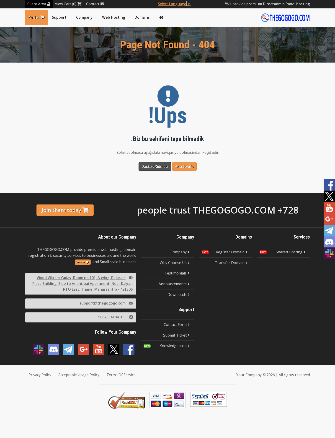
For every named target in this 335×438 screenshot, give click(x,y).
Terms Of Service (121, 374)
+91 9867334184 (112, 317)
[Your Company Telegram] (68, 349)
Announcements (173, 283)
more (81, 262)
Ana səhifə (184, 166)
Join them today (61, 210)
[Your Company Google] (83, 349)
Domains (142, 17)
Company (84, 17)
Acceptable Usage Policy (78, 374)
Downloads (177, 294)
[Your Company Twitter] (113, 349)
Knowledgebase (173, 345)
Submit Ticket (175, 335)
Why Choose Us (173, 262)
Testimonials (176, 273)
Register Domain (230, 251)
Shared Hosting (289, 251)
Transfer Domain (230, 262)
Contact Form (175, 324)
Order (34, 17)
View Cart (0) (65, 3)
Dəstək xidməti (155, 166)
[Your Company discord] (53, 349)
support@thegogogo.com (103, 303)
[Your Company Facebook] (128, 349)
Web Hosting (113, 17)
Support (59, 17)
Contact (92, 3)
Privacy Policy (39, 374)
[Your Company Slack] (38, 349)
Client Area (36, 3)
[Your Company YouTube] (98, 349)
